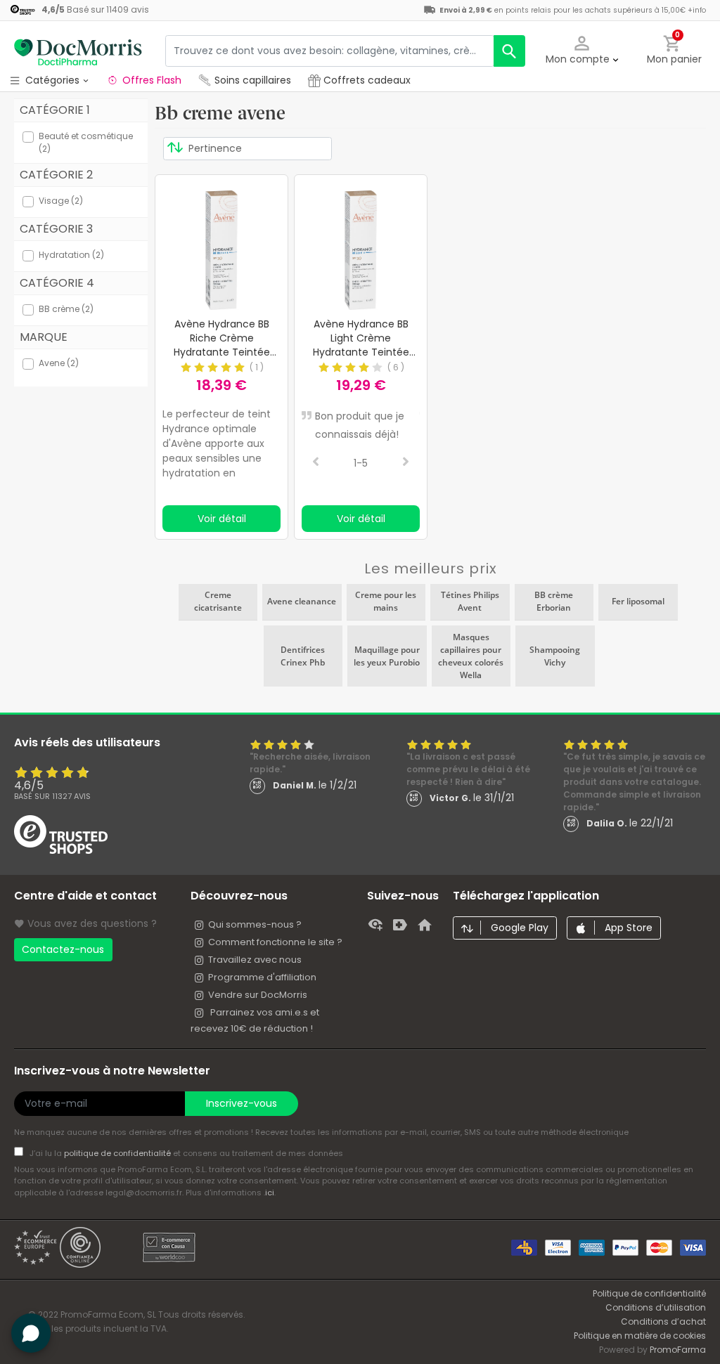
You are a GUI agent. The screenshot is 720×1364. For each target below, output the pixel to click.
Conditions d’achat (663, 1321)
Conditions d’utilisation (655, 1307)
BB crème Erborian (553, 601)
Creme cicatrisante (218, 601)
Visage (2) (61, 201)
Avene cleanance (301, 601)
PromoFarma (678, 1350)
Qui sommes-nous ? (255, 924)
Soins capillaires (252, 80)
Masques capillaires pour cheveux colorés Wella (470, 656)
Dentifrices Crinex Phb (303, 656)
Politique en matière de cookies (640, 1336)
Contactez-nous (63, 949)
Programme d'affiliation (262, 977)
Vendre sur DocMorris (257, 994)
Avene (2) (59, 363)
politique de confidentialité (118, 1153)
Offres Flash (151, 80)
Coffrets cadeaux (366, 80)
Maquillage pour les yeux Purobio (387, 656)
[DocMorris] (77, 50)
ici (269, 1192)
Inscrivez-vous (241, 1103)
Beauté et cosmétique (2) (86, 142)
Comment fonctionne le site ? (275, 942)
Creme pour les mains (385, 601)
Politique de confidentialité (649, 1293)
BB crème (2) (66, 309)
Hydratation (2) (71, 255)
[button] (582, 51)
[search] (509, 51)
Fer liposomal (638, 601)
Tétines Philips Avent (470, 601)
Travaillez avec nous (255, 959)
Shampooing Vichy (554, 656)
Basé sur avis (52, 796)
